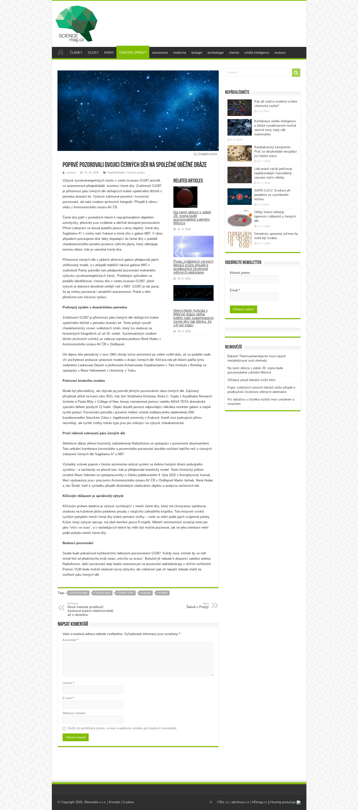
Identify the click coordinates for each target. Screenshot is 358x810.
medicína (179, 52)
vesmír (163, 593)
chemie (234, 52)
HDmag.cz (259, 802)
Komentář (70, 640)
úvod (60, 52)
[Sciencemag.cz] (76, 23)
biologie (196, 52)
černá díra (102, 593)
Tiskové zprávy (135, 172)
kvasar (146, 593)
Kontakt (114, 802)
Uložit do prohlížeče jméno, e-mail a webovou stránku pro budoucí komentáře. (122, 728)
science (71, 172)
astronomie (160, 52)
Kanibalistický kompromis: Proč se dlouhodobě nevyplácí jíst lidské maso (275, 151)
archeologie (215, 52)
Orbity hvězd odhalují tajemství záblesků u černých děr (275, 216)
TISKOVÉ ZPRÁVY (133, 52)
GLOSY (93, 52)
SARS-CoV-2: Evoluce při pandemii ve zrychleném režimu (272, 195)
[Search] (296, 73)
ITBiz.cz (223, 802)
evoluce (279, 52)
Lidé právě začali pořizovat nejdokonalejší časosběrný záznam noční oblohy (273, 173)
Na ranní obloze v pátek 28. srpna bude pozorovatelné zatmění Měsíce (192, 217)
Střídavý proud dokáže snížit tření (251, 380)
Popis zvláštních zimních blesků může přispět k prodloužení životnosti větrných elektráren (193, 266)
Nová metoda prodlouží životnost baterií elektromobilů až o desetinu (90, 609)
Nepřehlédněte (116, 172)
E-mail (68, 698)
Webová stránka (74, 713)
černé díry (126, 593)
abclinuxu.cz (240, 802)
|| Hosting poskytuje (282, 802)
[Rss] (211, 802)
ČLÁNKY (76, 52)
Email (235, 290)
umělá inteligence (257, 52)
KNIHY (109, 52)
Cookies (128, 802)
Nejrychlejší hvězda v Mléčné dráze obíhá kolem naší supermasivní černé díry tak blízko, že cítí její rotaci (193, 317)
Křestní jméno (240, 273)
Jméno (68, 683)
